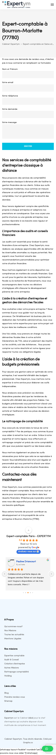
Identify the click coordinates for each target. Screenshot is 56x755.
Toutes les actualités (14, 635)
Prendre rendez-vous (14, 697)
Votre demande (9, 109)
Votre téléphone (10, 96)
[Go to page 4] (32, 592)
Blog (6, 693)
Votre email (7, 82)
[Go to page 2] (28, 592)
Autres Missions (11, 668)
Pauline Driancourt (26, 561)
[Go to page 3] (30, 592)
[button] (47, 749)
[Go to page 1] (25, 592)
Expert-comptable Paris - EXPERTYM (28, 536)
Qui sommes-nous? (13, 627)
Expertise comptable (14, 656)
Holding (8, 676)
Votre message (9, 122)
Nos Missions (10, 631)
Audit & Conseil (11, 660)
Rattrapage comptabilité (16, 672)
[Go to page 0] (23, 592)
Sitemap (8, 701)
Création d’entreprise (14, 664)
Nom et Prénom (10, 69)
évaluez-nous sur (27, 551)
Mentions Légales (12, 639)
